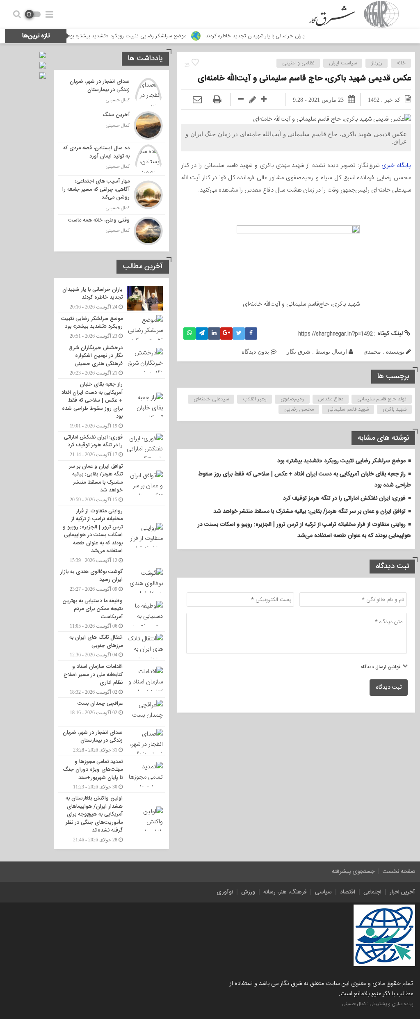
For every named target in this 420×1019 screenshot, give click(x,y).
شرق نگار (298, 352)
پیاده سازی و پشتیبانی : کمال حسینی (377, 1004)
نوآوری (225, 892)
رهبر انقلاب (255, 399)
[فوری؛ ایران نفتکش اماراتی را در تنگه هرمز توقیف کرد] (111, 446)
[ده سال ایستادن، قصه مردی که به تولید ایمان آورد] (111, 158)
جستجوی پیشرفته (353, 872)
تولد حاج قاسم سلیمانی (381, 399)
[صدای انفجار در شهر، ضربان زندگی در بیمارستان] (111, 92)
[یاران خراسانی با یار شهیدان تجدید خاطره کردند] (111, 298)
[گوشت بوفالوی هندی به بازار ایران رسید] (111, 580)
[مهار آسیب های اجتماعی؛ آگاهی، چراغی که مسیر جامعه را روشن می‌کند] (111, 195)
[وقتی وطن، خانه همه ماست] (111, 230)
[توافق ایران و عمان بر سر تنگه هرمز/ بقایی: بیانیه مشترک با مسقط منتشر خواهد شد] (111, 483)
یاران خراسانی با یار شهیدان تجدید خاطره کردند (281, 36)
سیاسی (323, 892)
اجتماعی (372, 892)
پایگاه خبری (396, 165)
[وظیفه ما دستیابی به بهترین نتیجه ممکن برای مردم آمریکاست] (111, 613)
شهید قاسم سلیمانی (348, 409)
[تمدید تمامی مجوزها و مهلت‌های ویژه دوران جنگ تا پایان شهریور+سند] (111, 774)
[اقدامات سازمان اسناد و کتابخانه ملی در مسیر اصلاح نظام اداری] (111, 679)
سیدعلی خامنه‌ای (211, 399)
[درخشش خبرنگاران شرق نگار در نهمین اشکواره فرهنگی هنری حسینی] (111, 360)
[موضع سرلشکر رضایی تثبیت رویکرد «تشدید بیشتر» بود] (111, 327)
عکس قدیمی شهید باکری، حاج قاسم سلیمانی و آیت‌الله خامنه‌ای (304, 78)
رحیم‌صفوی (292, 399)
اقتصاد (347, 892)
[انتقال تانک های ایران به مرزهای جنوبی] (111, 646)
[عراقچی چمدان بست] (111, 712)
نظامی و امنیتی (298, 63)
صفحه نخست (399, 872)
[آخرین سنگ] (111, 125)
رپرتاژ (376, 63)
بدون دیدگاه (255, 352)
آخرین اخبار (402, 892)
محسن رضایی (299, 409)
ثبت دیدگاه (389, 687)
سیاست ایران (343, 63)
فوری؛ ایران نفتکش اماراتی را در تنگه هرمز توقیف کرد (344, 498)
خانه (401, 63)
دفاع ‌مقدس (330, 399)
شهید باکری (394, 409)
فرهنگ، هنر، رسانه (285, 892)
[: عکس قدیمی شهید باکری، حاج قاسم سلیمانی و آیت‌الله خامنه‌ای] (197, 99)
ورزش (248, 892)
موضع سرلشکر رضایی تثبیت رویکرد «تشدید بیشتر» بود (153, 36)
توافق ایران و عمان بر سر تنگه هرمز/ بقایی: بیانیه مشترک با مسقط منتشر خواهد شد (309, 511)
